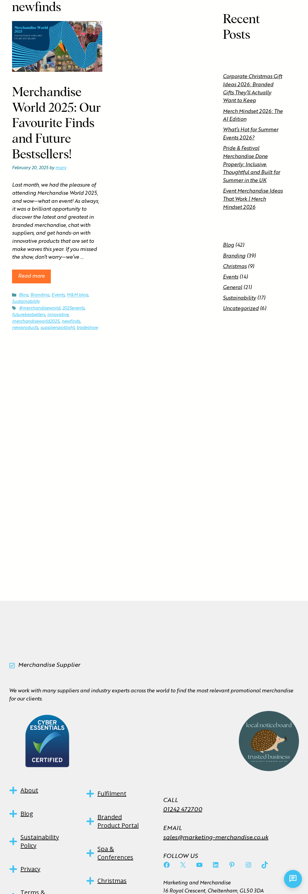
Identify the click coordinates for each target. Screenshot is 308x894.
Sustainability (26, 302)
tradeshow (87, 328)
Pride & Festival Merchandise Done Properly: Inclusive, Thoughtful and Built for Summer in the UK (251, 164)
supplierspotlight (57, 328)
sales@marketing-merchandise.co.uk (215, 838)
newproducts (25, 328)
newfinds (71, 321)
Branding (39, 295)
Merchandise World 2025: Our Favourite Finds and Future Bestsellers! (56, 123)
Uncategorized (241, 308)
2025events (73, 308)
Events (58, 295)
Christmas (235, 266)
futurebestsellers (28, 315)
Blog (23, 295)
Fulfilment (111, 793)
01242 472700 (182, 810)
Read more (31, 276)
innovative (58, 315)
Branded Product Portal (118, 821)
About (29, 790)
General (232, 287)
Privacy (30, 869)
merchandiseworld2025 (36, 321)
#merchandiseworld (39, 308)
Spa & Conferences (115, 853)
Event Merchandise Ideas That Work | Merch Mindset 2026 (253, 199)
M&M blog (77, 295)
